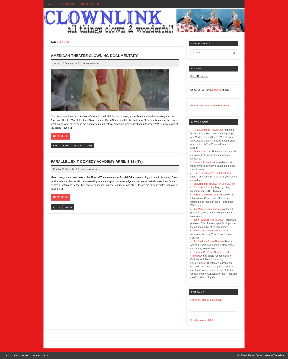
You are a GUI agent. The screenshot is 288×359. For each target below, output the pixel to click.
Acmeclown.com (202, 151)
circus (55, 145)
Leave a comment (91, 63)
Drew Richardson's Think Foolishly (212, 173)
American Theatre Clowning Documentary (94, 56)
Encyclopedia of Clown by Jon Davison (214, 184)
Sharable (78, 145)
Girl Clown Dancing (204, 187)
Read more (60, 136)
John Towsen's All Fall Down (209, 220)
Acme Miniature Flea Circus (208, 130)
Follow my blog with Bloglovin (206, 300)
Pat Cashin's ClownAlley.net (209, 241)
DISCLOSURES (90, 4)
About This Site (67, 4)
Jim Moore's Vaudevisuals (207, 209)
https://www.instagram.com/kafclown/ (209, 105)
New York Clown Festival (207, 230)
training (68, 207)
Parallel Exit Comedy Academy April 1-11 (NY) (97, 161)
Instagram (217, 89)
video (89, 145)
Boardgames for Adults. (202, 320)
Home (49, 4)
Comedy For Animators (206, 162)
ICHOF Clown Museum (206, 194)
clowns (66, 145)
